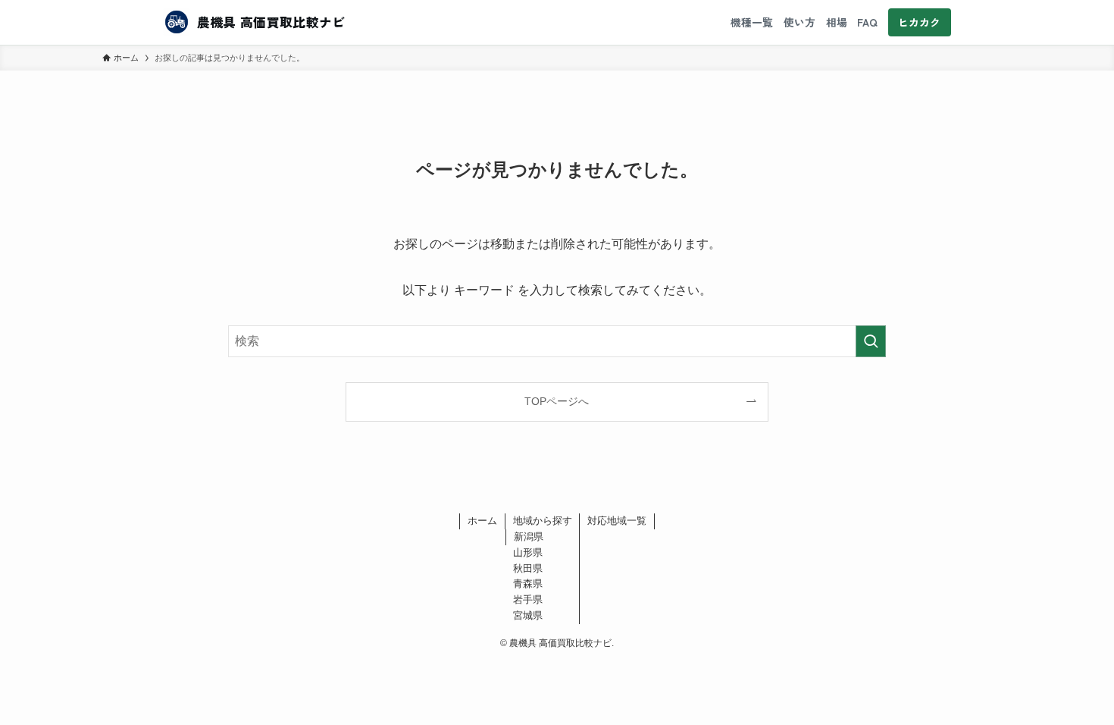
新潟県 (528, 536)
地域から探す (542, 520)
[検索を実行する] (871, 341)
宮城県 (528, 615)
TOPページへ (556, 401)
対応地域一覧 (616, 520)
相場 (836, 22)
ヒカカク (919, 22)
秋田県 (528, 568)
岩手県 (528, 599)
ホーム (482, 520)
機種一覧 (752, 22)
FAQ (867, 22)
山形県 (528, 552)
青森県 (528, 583)
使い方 (799, 22)
